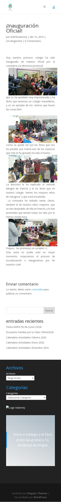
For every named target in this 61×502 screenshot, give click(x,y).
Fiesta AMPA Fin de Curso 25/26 (24, 327)
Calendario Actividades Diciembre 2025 (27, 347)
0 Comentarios (33, 41)
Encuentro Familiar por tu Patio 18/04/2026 (30, 332)
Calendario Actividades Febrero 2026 (26, 337)
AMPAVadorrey (19, 36)
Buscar (49, 310)
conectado (37, 289)
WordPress (40, 497)
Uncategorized (14, 41)
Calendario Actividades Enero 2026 (25, 342)
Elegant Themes (37, 493)
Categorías (12, 393)
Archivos (10, 373)
